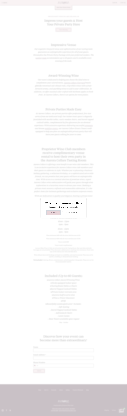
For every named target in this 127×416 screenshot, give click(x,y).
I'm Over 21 (53, 212)
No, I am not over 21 (71, 212)
